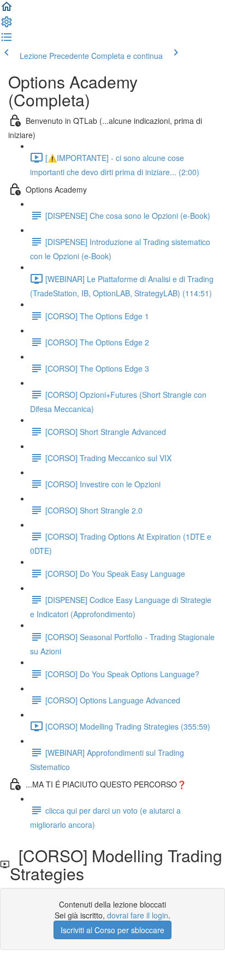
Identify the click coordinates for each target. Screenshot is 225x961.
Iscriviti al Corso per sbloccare (112, 929)
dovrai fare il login (137, 915)
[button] (6, 9)
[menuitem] (6, 25)
